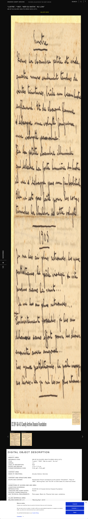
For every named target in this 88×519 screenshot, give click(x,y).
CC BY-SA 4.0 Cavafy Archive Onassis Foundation (47, 489)
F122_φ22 (42, 468)
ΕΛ (3, 267)
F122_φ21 (35, 468)
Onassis (3, 254)
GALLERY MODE (44, 12)
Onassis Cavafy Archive (16, 2)
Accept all (75, 503)
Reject (74, 512)
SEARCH (74, 1)
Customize (19, 516)
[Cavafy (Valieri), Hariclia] (40, 474)
